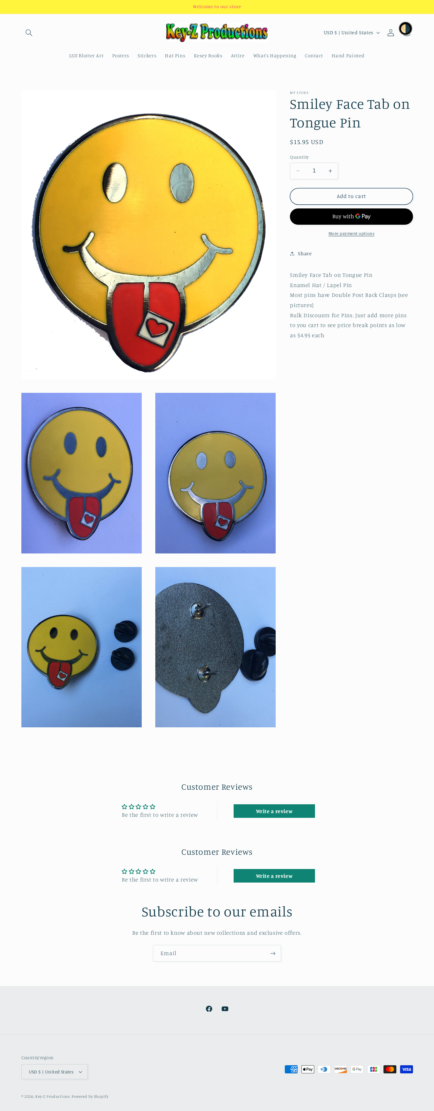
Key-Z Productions (52, 1096)
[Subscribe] (273, 953)
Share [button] (305, 253)
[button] (29, 32)
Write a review (274, 811)
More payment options (352, 233)
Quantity (299, 157)
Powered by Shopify (90, 1096)
